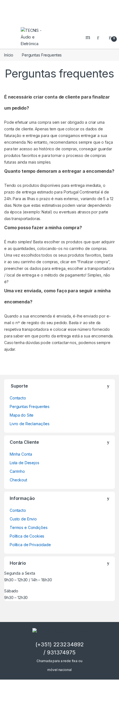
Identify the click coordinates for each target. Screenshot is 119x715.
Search (89, 37)
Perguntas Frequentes (30, 406)
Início (8, 55)
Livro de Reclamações (30, 423)
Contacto (18, 398)
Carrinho (17, 471)
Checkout (18, 479)
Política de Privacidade (30, 544)
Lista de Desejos (24, 462)
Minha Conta (21, 454)
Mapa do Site (21, 415)
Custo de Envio (23, 519)
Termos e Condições (28, 527)
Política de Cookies (27, 536)
